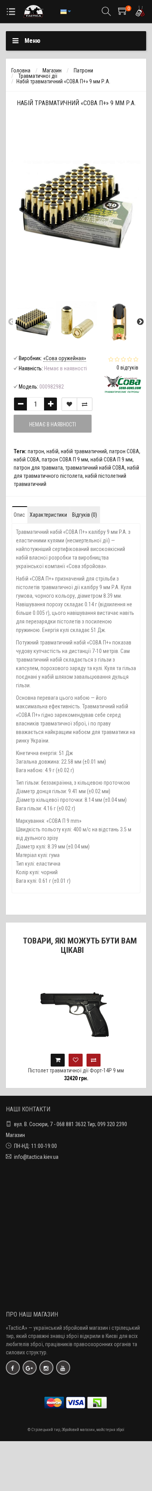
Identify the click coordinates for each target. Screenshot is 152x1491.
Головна (20, 70)
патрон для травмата (38, 468)
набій (52, 451)
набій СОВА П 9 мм (111, 459)
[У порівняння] (84, 404)
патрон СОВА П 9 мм (65, 459)
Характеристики (48, 515)
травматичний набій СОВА (95, 468)
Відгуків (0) (84, 515)
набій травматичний (84, 451)
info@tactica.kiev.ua (36, 1157)
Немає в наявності (52, 424)
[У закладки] (69, 404)
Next (140, 322)
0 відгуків (127, 367)
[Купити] (58, 1060)
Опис (19, 515)
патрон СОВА (124, 451)
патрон (36, 451)
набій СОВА (26, 459)
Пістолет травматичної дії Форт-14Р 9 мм (76, 1070)
